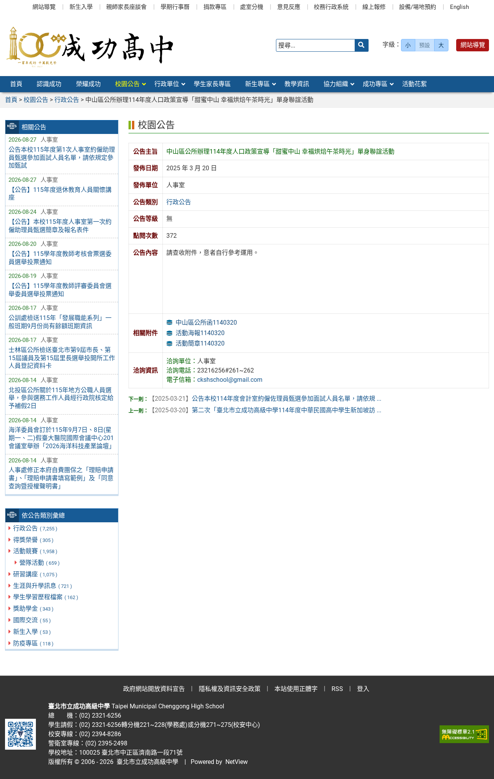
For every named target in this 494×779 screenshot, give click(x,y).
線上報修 (374, 6)
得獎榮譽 (33, 540)
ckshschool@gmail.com (229, 379)
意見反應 (288, 6)
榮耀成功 (88, 84)
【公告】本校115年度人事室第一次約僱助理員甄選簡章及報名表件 (60, 226)
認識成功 (49, 84)
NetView (236, 761)
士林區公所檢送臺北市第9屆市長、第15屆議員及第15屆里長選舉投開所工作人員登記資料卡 (61, 358)
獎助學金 (33, 608)
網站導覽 (44, 6)
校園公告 (127, 84)
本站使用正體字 (296, 689)
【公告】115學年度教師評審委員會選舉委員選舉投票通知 (60, 290)
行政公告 (35, 528)
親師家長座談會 (126, 6)
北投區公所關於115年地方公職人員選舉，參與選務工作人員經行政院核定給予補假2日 (60, 398)
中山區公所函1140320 (206, 322)
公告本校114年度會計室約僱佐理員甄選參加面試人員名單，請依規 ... (265, 398)
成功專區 (375, 84)
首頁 (16, 84)
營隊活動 (39, 562)
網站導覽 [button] (472, 45)
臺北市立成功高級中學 (145, 761)
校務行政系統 (331, 6)
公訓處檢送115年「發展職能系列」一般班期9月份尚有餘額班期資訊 (60, 322)
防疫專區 (33, 643)
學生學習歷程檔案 (45, 597)
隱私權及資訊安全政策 (230, 689)
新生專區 (257, 84)
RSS (337, 689)
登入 (363, 689)
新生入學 (81, 6)
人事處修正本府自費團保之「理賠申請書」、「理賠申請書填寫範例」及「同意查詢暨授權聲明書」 (60, 478)
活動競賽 (35, 551)
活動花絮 (414, 84)
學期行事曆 (175, 6)
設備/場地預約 (417, 6)
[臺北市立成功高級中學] (89, 45)
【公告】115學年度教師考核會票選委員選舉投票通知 (60, 258)
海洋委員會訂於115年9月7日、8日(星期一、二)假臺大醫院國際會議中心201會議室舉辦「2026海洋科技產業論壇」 (61, 438)
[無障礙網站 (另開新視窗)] (464, 734)
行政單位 (166, 84)
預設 (424, 45)
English (459, 6)
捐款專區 (215, 6)
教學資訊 (296, 84)
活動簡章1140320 (200, 343)
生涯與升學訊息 (42, 585)
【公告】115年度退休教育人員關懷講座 (60, 194)
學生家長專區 (212, 84)
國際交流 (32, 620)
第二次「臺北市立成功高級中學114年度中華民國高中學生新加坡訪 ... (265, 410)
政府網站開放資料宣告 (154, 689)
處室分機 (251, 6)
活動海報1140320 (200, 333)
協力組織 (335, 84)
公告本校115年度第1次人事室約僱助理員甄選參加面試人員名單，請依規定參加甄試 (61, 157)
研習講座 (35, 574)
